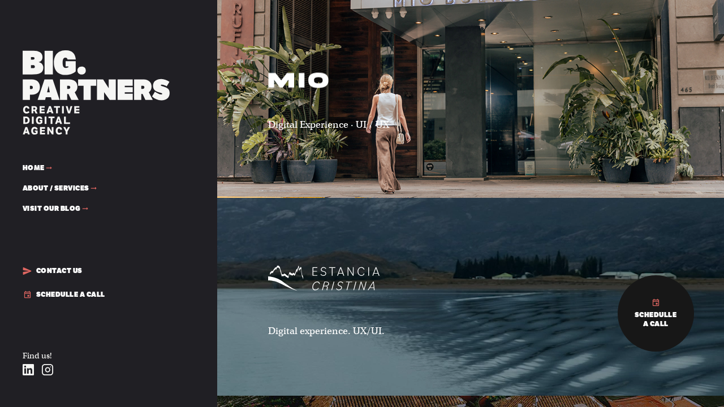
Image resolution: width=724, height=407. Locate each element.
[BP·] (96, 54)
